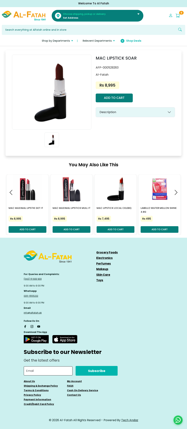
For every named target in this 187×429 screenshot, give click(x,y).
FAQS (70, 385)
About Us (29, 381)
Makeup (102, 269)
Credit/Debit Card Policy (39, 404)
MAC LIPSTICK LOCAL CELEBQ (114, 208)
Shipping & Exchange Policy (41, 385)
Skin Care (103, 275)
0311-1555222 (31, 295)
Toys (99, 280)
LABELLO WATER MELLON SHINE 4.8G (159, 210)
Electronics (104, 258)
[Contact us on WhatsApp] (178, 420)
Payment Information (37, 399)
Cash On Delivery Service (82, 390)
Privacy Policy (32, 394)
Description (108, 112)
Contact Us (74, 394)
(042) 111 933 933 (33, 278)
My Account (74, 381)
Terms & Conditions (36, 390)
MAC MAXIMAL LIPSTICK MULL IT (71, 208)
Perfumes (103, 263)
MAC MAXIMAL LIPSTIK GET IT (26, 208)
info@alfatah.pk (33, 312)
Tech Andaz (129, 420)
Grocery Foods (107, 252)
